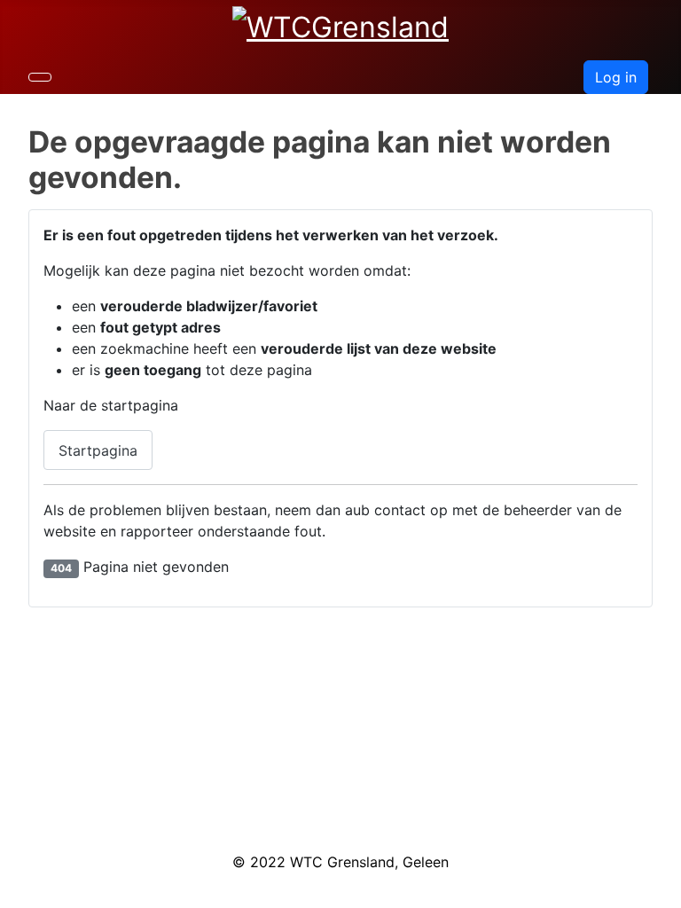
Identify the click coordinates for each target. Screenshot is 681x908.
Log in (616, 77)
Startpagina (98, 450)
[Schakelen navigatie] (39, 77)
